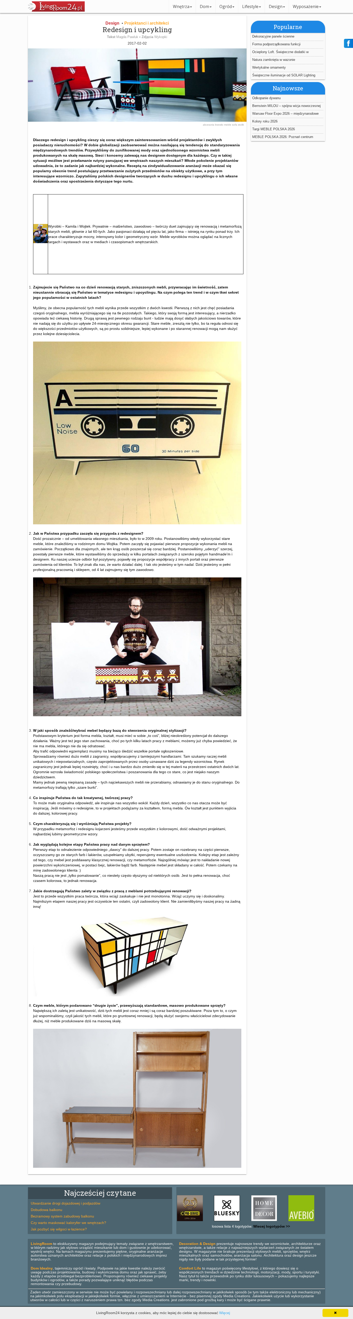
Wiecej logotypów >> (271, 1226)
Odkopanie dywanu (266, 98)
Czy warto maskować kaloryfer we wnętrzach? (68, 1223)
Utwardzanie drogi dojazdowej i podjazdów (65, 1203)
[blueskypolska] (198, 1221)
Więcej (224, 1313)
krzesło (219, 124)
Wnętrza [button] (181, 6)
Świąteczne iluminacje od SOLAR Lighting (283, 75)
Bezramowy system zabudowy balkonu (62, 1216)
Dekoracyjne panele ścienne (273, 36)
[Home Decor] (235, 1221)
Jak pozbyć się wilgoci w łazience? (59, 1229)
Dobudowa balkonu (46, 1210)
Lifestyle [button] (250, 6)
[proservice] (309, 1221)
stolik (241, 124)
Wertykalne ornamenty (269, 67)
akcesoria (209, 124)
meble (228, 124)
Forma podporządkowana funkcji (276, 44)
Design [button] (275, 6)
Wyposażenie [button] (306, 6)
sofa (235, 124)
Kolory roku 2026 (265, 121)
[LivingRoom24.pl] (56, 10)
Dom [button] (204, 6)
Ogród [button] (225, 6)
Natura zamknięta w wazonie (273, 60)
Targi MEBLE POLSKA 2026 (273, 129)
